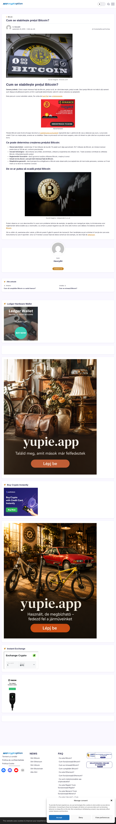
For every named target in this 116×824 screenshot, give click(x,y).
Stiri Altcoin (35, 765)
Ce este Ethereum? (66, 772)
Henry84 (17, 27)
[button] (111, 800)
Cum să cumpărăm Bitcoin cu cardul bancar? (20, 288)
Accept (59, 817)
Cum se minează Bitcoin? (68, 288)
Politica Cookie (8, 763)
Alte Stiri (33, 772)
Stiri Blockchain (36, 769)
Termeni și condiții (9, 756)
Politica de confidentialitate (13, 760)
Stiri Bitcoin (35, 758)
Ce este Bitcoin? (65, 758)
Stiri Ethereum (36, 762)
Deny (81, 817)
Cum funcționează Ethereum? (70, 776)
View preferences (102, 817)
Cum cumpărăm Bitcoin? (68, 769)
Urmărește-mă (58, 268)
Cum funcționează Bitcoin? (69, 762)
